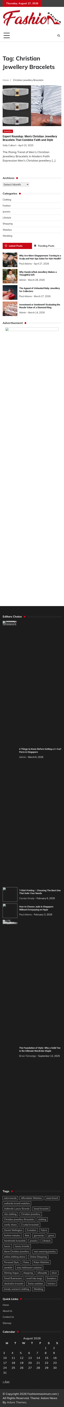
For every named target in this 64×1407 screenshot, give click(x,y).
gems (51, 1235)
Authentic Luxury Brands (17, 1208)
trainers (51, 1283)
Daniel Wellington (13, 1230)
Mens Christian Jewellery (17, 1251)
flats (27, 1235)
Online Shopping (38, 1256)
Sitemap (7, 1323)
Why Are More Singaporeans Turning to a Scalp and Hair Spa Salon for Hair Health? (40, 257)
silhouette (42, 1272)
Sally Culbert (9, 145)
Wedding (7, 235)
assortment (52, 1198)
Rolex (26, 1262)
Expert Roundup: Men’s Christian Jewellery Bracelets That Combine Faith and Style (30, 138)
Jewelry (8, 131)
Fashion (7, 205)
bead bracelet (41, 1208)
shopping (28, 1272)
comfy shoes (10, 1224)
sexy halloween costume (29, 1267)
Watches (7, 229)
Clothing (7, 199)
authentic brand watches (17, 1203)
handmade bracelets (15, 1240)
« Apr (6, 1381)
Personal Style (11, 1262)
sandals (8, 1267)
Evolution (31, 1230)
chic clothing (10, 1214)
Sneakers (51, 1278)
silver (54, 1272)
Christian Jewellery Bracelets (19, 1219)
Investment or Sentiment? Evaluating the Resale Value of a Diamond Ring (39, 306)
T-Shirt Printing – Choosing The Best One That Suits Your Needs (40, 892)
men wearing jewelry (45, 1251)
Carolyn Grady (26, 898)
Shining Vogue (11, 1272)
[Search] (58, 35)
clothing (42, 1219)
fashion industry (12, 1235)
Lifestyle (7, 217)
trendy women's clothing (16, 1289)
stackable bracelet (13, 1283)
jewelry (34, 1240)
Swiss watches (35, 1283)
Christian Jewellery (30, 1214)
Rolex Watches (41, 1262)
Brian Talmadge (27, 1056)
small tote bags (34, 1278)
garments (39, 1235)
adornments (10, 1198)
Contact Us (8, 1316)
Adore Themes (16, 1402)
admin (22, 279)
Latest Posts (15, 245)
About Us (7, 1310)
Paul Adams (25, 263)
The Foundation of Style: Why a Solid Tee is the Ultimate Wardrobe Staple (39, 1049)
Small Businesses (13, 1278)
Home (6, 1304)
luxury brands (22, 1246)
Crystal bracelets (30, 1224)
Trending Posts (46, 245)
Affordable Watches (31, 1198)
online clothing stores (14, 1256)
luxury (7, 1246)
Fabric (44, 1230)
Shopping (8, 223)
